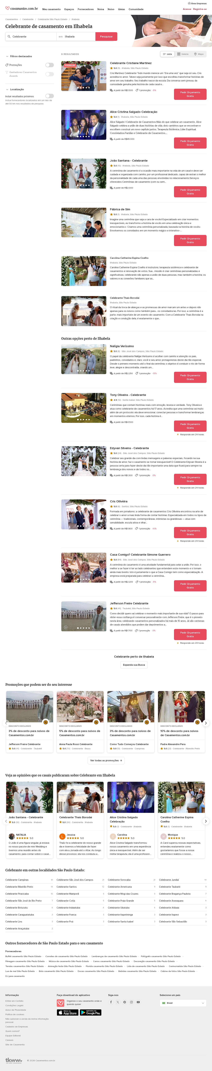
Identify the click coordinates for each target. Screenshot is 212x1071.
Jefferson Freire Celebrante (129, 603)
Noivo (111, 9)
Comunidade (136, 9)
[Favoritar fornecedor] (102, 65)
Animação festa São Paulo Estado (65, 966)
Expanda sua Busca (134, 664)
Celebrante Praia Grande (121, 900)
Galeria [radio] (184, 54)
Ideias (121, 9)
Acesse (187, 9)
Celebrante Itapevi (169, 914)
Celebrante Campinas (17, 879)
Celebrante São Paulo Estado (53, 19)
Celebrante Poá (65, 921)
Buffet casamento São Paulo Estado (23, 956)
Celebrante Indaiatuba (68, 907)
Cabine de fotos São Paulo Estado (178, 971)
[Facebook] (111, 1002)
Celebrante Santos (67, 886)
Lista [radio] (169, 54)
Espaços (69, 9)
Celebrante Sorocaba (119, 879)
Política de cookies (14, 1014)
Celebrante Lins (13, 921)
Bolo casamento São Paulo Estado (56, 971)
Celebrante (28, 19)
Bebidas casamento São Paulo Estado (137, 971)
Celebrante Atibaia (169, 907)
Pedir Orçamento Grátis (190, 94)
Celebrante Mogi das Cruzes (123, 893)
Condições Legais (14, 1005)
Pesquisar (106, 36)
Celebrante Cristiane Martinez (131, 63)
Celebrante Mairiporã (68, 893)
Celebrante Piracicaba (17, 893)
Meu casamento (51, 9)
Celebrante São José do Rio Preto (23, 900)
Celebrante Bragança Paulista (174, 893)
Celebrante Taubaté (169, 886)
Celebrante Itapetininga (120, 914)
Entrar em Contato (14, 1001)
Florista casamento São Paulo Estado (104, 966)
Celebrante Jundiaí (169, 879)
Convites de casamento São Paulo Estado (66, 956)
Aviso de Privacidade (15, 1010)
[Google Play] (90, 1015)
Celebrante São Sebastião (173, 921)
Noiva (100, 9)
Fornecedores (86, 9)
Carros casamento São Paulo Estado (111, 961)
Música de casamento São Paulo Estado (69, 961)
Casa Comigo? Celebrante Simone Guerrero (140, 555)
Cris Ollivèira (118, 501)
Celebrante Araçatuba (17, 928)
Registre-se (200, 9)
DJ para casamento (15, 976)
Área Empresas (199, 3)
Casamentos (12, 19)
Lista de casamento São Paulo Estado (146, 966)
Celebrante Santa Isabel (120, 921)
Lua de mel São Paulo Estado (20, 971)
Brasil (169, 1003)
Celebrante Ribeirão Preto (19, 886)
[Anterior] (6, 723)
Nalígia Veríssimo (122, 346)
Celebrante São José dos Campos (75, 879)
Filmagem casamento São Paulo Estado (25, 961)
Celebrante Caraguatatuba (19, 914)
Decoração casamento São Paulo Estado (154, 961)
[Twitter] (118, 1002)
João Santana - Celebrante (129, 161)
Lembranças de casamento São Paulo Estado (114, 956)
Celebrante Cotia (66, 900)
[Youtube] (138, 1002)
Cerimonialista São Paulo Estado (185, 966)
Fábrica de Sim (120, 209)
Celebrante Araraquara (171, 900)
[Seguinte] (206, 723)
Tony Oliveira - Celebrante (128, 395)
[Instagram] (131, 1002)
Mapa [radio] (200, 54)
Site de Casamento (15, 1044)
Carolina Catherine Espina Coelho (129, 258)
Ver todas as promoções (104, 760)
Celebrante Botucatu (16, 907)
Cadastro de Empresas (16, 1026)
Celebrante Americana (120, 886)
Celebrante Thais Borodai (124, 297)
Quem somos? (12, 1031)
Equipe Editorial (13, 1035)
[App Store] (68, 1015)
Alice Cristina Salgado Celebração (133, 112)
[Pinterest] (124, 1002)
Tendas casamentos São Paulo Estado (24, 966)
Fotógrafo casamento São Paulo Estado (161, 956)
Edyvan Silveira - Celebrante (129, 448)
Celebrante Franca (66, 914)
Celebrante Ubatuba (118, 907)
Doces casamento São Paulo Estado (96, 971)
